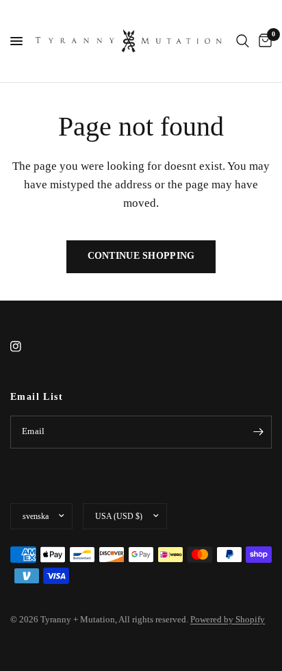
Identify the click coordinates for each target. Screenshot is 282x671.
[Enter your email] (258, 432)
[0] (263, 41)
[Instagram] (25, 346)
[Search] (242, 41)
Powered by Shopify (227, 619)
